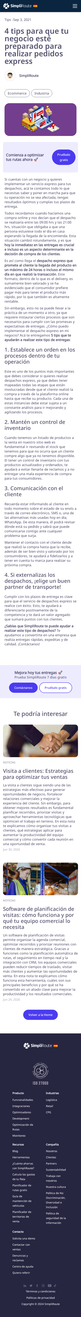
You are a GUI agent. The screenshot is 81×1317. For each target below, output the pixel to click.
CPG (48, 1112)
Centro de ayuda (22, 1266)
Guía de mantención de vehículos (21, 1200)
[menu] (40, 6)
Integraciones (21, 1106)
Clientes (51, 1157)
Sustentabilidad (56, 1169)
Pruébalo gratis (63, 157)
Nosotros (51, 1151)
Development (20, 1118)
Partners (51, 1163)
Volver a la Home (40, 1015)
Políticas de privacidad (40, 1297)
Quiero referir (21, 1272)
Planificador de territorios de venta (21, 1216)
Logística (51, 1100)
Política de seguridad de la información (56, 1218)
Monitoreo (18, 1135)
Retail (49, 1106)
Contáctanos (23, 688)
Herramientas (21, 1157)
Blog (15, 1151)
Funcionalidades (22, 1100)
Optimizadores (21, 1112)
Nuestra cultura (56, 1187)
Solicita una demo (23, 1238)
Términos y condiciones (40, 1291)
